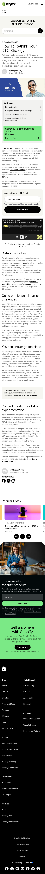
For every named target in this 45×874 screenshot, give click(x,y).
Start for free (33, 4)
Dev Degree (6, 795)
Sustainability (28, 686)
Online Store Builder (31, 719)
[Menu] (42, 3)
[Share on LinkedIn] (13, 481)
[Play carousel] (22, 536)
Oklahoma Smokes (17, 170)
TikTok (4, 177)
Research (27, 704)
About (4, 686)
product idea (20, 263)
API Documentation (10, 788)
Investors (5, 698)
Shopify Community (10, 768)
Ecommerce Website (31, 731)
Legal (4, 722)
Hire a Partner (7, 755)
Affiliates (5, 716)
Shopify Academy (9, 761)
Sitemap (22, 856)
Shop (4, 809)
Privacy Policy (10, 614)
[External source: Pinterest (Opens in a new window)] (38, 868)
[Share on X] (8, 481)
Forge (25, 165)
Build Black (27, 692)
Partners (5, 710)
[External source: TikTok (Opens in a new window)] (27, 868)
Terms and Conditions (32, 612)
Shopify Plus (7, 815)
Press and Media (8, 704)
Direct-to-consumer (10, 148)
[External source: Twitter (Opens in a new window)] (12, 868)
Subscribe (22, 604)
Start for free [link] (22, 210)
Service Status (8, 728)
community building (32, 284)
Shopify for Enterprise (11, 822)
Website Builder (29, 725)
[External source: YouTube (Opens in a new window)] (17, 868)
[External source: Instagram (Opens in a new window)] (22, 868)
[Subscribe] (40, 30)
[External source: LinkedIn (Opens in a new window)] (33, 868)
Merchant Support (9, 743)
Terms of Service (22, 844)
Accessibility (28, 698)
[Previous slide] (16, 536)
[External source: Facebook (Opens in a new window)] (7, 868)
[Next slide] (28, 536)
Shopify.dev (6, 782)
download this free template (25, 395)
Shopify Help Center (10, 749)
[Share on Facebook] (4, 481)
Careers (5, 692)
